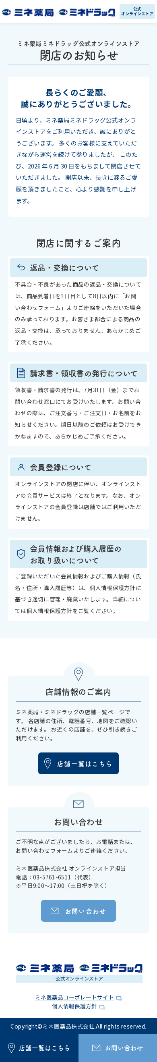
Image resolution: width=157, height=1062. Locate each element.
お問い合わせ (86, 910)
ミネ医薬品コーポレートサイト (74, 997)
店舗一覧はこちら (85, 763)
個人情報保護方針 (74, 1006)
